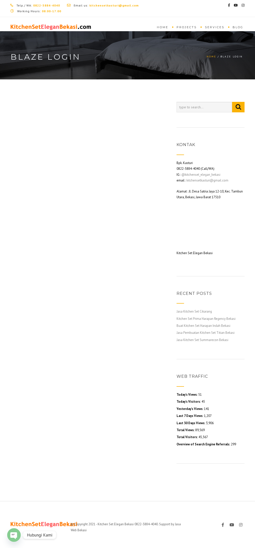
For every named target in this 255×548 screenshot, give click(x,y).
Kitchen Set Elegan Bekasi (116, 524)
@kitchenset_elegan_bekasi (201, 175)
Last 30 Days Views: (191, 423)
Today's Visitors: (189, 401)
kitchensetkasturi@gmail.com (207, 180)
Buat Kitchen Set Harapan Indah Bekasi (203, 326)
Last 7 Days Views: (190, 416)
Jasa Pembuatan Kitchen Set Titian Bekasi (206, 333)
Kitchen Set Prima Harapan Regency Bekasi (206, 319)
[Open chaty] (14, 535)
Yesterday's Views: (190, 409)
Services (214, 27)
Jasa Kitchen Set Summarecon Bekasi (202, 340)
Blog (238, 27)
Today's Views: (187, 394)
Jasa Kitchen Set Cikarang (194, 311)
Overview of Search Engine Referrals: (204, 444)
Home (162, 27)
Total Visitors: (187, 437)
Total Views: (186, 430)
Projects (187, 27)
